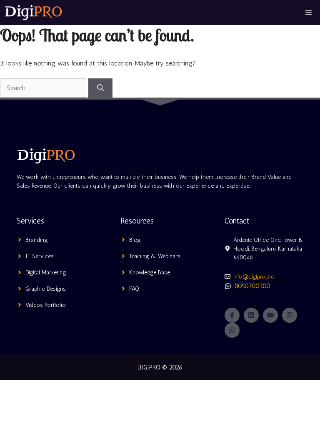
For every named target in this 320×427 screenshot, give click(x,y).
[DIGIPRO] (33, 12)
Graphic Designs (45, 288)
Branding (36, 240)
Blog (135, 240)
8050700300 (252, 286)
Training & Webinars (154, 256)
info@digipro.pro (254, 276)
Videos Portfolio (45, 305)
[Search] (100, 88)
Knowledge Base (149, 272)
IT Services (39, 256)
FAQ (134, 288)
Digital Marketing (45, 272)
